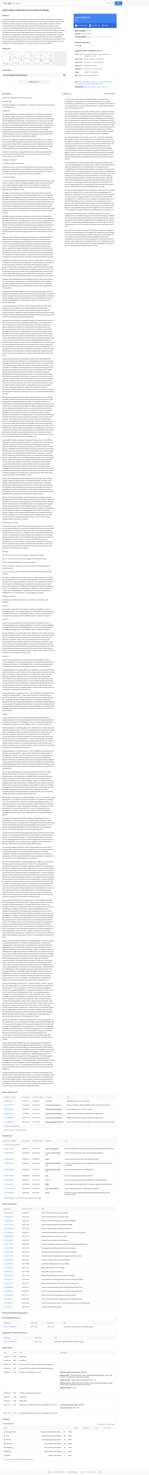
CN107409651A (8, 1228)
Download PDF (82, 25)
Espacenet (87, 87)
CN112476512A (9, 1193)
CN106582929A (9, 1118)
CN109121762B (9, 1176)
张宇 (85, 34)
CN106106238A (8, 1295)
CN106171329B (8, 1244)
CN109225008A (9, 1180)
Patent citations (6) (84, 82)
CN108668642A (8, 1287)
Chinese (88, 31)
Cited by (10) (95, 82)
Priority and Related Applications (93, 84)
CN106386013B (8, 1217)
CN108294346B (8, 1248)
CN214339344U (8, 1264)
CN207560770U (8, 1299)
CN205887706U (9, 1105)
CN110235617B (9, 1184)
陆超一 (90, 34)
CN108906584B (9, 1169)
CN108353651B (8, 1220)
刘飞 (82, 34)
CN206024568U (9, 1109)
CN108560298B (9, 1159)
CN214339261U (8, 1271)
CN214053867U (8, 1260)
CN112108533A (9, 1188)
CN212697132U (8, 1307)
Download (102, 1424)
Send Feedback (60, 1472)
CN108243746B (9, 1148)
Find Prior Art (96, 25)
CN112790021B (8, 1267)
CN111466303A (8, 1232)
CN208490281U (8, 1291)
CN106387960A (8, 1252)
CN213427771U (8, 1279)
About (50, 1472)
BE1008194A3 (8, 1101)
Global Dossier (96, 87)
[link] (10, 1432)
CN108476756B (9, 1153)
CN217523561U (8, 1303)
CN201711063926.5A (10, 1327)
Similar (106, 25)
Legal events (103, 82)
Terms (82, 1472)
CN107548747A (8, 1213)
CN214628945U (8, 1275)
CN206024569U (9, 1113)
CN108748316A (9, 1163)
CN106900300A (9, 1122)
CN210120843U (8, 1240)
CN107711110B (8, 1224)
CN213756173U (8, 1283)
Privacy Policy (91, 1472)
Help (99, 1472)
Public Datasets (72, 1472)
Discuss (104, 87)
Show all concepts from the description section (18, 1459)
